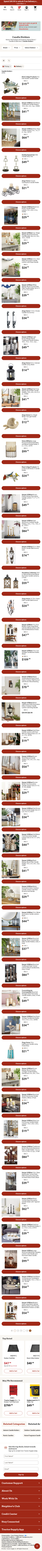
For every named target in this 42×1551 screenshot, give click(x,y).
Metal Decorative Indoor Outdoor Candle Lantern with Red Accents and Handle (30, 889)
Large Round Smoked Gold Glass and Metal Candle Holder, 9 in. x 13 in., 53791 (30, 443)
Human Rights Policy (24, 1543)
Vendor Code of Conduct (9, 1545)
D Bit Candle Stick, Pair (30, 155)
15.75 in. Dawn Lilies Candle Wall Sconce (31, 599)
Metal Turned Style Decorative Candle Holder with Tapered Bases (31, 1201)
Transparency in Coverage (9, 1543)
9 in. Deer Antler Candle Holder (31, 77)
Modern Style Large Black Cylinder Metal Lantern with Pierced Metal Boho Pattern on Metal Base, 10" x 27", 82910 (31, 1305)
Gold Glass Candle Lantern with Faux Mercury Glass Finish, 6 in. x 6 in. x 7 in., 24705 (31, 733)
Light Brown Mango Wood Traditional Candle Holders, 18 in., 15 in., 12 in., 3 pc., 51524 (30, 339)
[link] (8, 39)
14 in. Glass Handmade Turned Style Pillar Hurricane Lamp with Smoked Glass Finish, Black (31, 1175)
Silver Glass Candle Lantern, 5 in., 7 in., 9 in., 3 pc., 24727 (31, 130)
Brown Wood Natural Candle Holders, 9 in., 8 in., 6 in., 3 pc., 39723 (31, 759)
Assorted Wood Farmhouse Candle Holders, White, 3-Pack (30, 1096)
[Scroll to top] (37, 1546)
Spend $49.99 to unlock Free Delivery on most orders (21, 1)
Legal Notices (6, 1538)
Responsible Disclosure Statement (12, 1540)
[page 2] (30, 1330)
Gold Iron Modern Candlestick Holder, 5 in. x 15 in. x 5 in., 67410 (31, 1226)
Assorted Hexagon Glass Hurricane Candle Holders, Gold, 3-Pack (31, 993)
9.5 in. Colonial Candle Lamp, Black (31, 363)
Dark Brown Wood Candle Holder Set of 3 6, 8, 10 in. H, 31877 (31, 810)
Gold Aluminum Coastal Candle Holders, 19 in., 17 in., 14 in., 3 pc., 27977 (31, 523)
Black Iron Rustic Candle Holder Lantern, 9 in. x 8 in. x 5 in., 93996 (30, 209)
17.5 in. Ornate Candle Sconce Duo (31, 311)
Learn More (20, 3)
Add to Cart (13, 1371)
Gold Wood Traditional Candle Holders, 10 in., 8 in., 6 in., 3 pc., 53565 (31, 104)
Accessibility (15, 1538)
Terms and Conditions (8, 1537)
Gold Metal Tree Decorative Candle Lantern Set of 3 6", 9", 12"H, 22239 (31, 837)
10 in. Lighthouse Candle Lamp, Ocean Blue (30, 1044)
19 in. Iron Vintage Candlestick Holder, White (30, 652)
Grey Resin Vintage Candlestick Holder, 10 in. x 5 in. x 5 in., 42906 (31, 1018)
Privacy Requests (7, 1546)
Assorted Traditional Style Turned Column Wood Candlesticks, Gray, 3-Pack (31, 967)
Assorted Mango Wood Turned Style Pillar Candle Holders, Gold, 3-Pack (31, 941)
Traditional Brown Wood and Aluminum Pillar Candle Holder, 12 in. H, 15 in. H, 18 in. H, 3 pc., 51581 (31, 1149)
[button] (25, 3)
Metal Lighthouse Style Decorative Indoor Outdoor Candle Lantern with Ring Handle (31, 705)
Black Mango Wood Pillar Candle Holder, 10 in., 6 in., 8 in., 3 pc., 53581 (31, 863)
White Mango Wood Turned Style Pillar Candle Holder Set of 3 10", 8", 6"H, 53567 (31, 287)
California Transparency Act (24, 1537)
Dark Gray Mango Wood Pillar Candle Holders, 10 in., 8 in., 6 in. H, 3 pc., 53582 (31, 391)
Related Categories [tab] (14, 1423)
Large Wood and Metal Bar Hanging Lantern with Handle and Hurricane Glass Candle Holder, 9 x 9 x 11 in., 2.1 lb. (31, 1253)
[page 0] (11, 1330)
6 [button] (27, 1330)
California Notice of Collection (26, 1545)
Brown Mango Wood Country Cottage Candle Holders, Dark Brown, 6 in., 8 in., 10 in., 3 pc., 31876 (31, 1071)
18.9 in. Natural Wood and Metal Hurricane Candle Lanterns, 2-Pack (30, 575)
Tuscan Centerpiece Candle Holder (30, 181)
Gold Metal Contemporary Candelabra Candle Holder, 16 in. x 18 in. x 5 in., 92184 (31, 1279)
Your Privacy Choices (17, 1535)
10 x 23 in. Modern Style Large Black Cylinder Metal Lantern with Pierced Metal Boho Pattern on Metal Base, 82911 (31, 627)
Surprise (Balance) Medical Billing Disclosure (15, 1542)
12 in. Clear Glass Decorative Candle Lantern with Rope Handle (31, 260)
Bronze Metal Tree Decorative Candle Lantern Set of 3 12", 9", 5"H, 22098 (31, 785)
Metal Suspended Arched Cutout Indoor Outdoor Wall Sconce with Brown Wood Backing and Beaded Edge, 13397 (31, 679)
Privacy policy (6, 1535)
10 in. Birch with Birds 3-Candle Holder (31, 468)
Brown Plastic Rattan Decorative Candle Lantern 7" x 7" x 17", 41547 (31, 497)
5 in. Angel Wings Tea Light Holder (29, 415)
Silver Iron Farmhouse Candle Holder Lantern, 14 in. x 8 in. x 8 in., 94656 (30, 1123)
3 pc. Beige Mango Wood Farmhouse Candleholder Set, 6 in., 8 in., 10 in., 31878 (31, 235)
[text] (28, 41)
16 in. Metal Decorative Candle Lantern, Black (31, 914)
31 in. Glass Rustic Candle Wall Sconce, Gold (31, 548)
